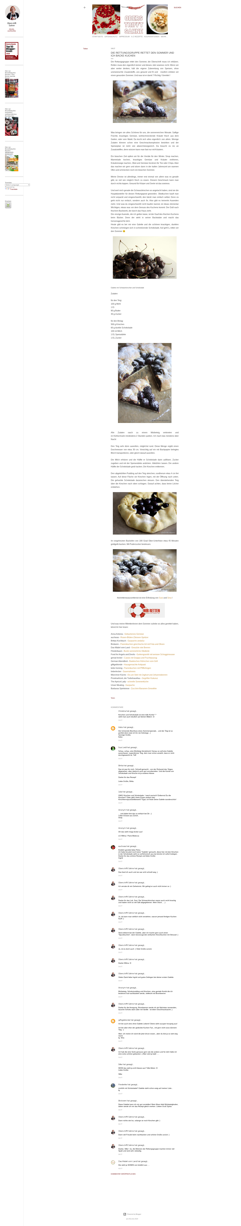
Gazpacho (130, 685)
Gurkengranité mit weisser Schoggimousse (156, 654)
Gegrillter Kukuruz (150, 678)
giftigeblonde (124, 1020)
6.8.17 (120, 1168)
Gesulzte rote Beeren (141, 647)
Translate (13, 189)
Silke (120, 1064)
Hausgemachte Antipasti (135, 664)
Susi (161, 598)
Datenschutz (111, 37)
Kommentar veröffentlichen (123, 1174)
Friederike (122, 1084)
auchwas (122, 846)
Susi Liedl (122, 747)
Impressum (124, 37)
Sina (169, 598)
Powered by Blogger (134, 1214)
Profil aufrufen (12, 30)
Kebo (120, 727)
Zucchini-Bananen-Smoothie (144, 688)
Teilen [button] (85, 49)
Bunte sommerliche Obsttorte (137, 651)
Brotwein (122, 1101)
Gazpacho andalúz (136, 641)
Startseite (97, 37)
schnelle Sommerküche (138, 682)
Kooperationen (151, 37)
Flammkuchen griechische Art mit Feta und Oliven (142, 644)
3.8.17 (120, 720)
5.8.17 (120, 1110)
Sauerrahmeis (129, 671)
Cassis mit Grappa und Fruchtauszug (140, 658)
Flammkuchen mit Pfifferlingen (137, 668)
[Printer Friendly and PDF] (8, 208)
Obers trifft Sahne (126, 868)
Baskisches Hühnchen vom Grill (143, 661)
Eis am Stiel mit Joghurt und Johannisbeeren (147, 675)
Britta (120, 765)
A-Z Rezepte (137, 37)
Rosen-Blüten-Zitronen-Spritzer (134, 637)
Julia (120, 792)
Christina (122, 711)
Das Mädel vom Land (127, 1161)
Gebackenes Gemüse (134, 634)
